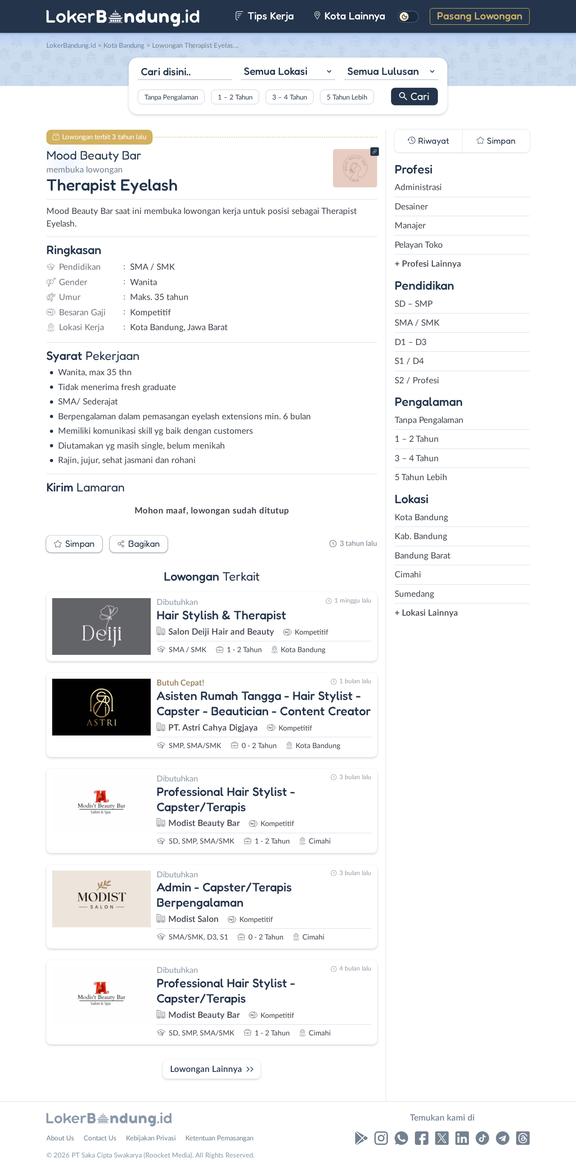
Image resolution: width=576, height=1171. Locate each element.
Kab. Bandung (421, 536)
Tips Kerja (269, 15)
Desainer (411, 207)
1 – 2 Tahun (235, 97)
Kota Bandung (421, 517)
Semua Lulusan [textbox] (383, 71)
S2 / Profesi (417, 381)
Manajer (410, 226)
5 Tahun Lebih (347, 97)
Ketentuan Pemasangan (219, 1138)
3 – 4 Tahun (289, 97)
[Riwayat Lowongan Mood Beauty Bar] (355, 185)
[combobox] (288, 72)
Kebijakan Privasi (151, 1138)
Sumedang (414, 594)
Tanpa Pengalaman (171, 97)
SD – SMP (413, 304)
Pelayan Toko (419, 245)
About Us (60, 1138)
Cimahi (408, 575)
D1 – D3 (411, 342)
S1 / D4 (409, 361)
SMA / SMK (417, 323)
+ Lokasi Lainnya (426, 613)
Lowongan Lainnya (206, 1069)
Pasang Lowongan (479, 15)
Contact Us (100, 1138)
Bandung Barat (422, 556)
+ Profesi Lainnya (428, 264)
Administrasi (418, 187)
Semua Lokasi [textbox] (275, 71)
